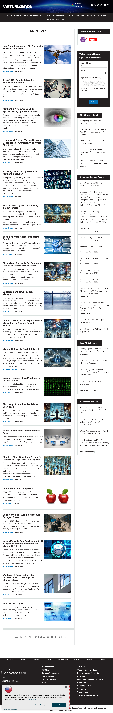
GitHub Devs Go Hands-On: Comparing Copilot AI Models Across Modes (22, 264)
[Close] (66, 687)
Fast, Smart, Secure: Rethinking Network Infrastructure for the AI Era (93, 410)
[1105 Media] (10, 681)
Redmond (81, 682)
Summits (98, 9)
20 (36, 637)
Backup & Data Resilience (56, 19)
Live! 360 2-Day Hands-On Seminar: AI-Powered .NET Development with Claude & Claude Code (94, 291)
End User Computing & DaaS (54, 15)
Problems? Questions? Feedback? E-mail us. (64, 710)
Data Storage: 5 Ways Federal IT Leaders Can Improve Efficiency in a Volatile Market (94, 372)
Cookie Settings (40, 705)
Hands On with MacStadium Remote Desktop (21, 432)
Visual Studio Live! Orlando (90, 279)
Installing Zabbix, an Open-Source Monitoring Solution (20, 172)
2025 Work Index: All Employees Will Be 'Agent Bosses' (21, 516)
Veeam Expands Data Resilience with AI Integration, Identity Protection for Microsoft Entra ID (23, 543)
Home (50, 9)
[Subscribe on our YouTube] (87, 41)
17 (25, 637)
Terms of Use (77, 708)
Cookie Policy (32, 699)
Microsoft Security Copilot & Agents (21, 349)
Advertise (82, 9)
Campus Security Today (87, 670)
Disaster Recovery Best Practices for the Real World (22, 379)
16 (21, 637)
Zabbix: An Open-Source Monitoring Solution (21, 238)
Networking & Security (75, 15)
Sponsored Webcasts (89, 402)
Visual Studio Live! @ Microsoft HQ (94, 329)
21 (40, 637)
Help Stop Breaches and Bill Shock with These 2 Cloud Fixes (23, 47)
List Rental (90, 659)
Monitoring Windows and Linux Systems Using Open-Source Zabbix (21, 110)
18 (29, 637)
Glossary (103, 659)
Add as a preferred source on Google (81, 5)
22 (44, 637)
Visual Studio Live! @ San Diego (93, 183)
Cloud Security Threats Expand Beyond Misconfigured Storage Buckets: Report (22, 323)
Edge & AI (17, 15)
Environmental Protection (88, 673)
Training (90, 9)
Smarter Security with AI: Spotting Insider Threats (20, 206)
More (104, 9)
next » (65, 637)
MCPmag (81, 676)
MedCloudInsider (49, 679)
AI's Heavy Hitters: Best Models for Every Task (21, 405)
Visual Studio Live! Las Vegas (92, 320)
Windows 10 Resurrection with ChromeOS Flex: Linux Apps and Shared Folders (19, 577)
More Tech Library (88, 390)
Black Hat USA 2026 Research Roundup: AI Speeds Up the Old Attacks (92, 152)
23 (48, 637)
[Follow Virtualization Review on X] (95, 5)
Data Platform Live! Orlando (91, 270)
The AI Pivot (82, 692)
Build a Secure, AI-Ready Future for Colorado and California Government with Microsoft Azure (94, 422)
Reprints (76, 659)
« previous (13, 637)
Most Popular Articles (90, 115)
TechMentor (82, 689)
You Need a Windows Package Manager (18, 293)
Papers (56, 9)
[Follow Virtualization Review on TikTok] (98, 5)
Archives (36, 659)
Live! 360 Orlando (87, 228)
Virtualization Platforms (96, 15)
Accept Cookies (59, 705)
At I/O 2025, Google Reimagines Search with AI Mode (19, 81)
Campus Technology (51, 673)
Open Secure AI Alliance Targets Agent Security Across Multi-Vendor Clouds (94, 132)
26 (60, 637)
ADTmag (81, 667)
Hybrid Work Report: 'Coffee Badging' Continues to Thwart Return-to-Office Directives (22, 143)
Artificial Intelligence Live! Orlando (93, 237)
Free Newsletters (63, 659)
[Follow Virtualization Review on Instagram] (101, 5)
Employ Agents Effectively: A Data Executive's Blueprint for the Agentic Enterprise (94, 351)
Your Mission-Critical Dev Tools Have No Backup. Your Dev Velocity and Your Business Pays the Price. (94, 442)
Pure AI (45, 682)
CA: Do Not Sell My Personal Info (94, 708)
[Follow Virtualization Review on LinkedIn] (92, 5)
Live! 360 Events (49, 676)
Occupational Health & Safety (90, 679)
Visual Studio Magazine (87, 695)
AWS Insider (47, 670)
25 (56, 637)
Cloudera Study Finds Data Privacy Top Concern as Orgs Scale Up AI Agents (22, 458)
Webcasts (64, 9)
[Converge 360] (13, 674)
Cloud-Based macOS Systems (18, 488)
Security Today (84, 686)
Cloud (9, 15)
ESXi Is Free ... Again (13, 603)
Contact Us (10, 659)
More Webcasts (87, 452)
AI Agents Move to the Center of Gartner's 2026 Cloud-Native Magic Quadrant (94, 163)
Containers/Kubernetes (32, 15)
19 (32, 637)
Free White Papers (88, 343)
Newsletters (73, 9)
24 (52, 637)
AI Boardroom (48, 667)
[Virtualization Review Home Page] (19, 8)
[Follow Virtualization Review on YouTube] (105, 5)
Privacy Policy (96, 78)
